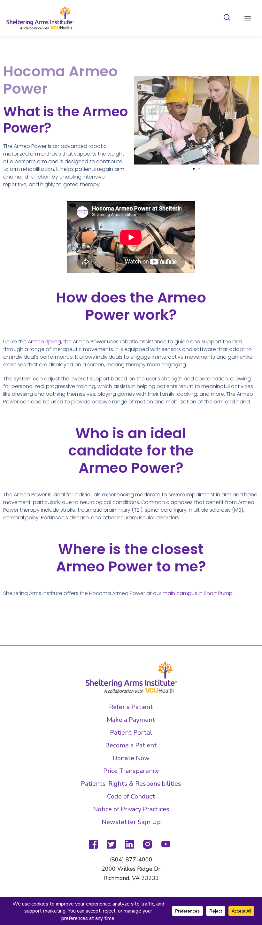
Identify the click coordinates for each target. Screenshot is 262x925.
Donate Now (131, 758)
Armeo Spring (44, 341)
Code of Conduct (131, 796)
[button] (141, 120)
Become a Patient (131, 745)
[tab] (227, 18)
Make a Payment (131, 719)
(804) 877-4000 (131, 859)
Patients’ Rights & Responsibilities (131, 783)
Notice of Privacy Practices (131, 809)
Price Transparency (131, 771)
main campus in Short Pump (198, 593)
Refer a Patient (131, 707)
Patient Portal (131, 732)
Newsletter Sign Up (131, 822)
